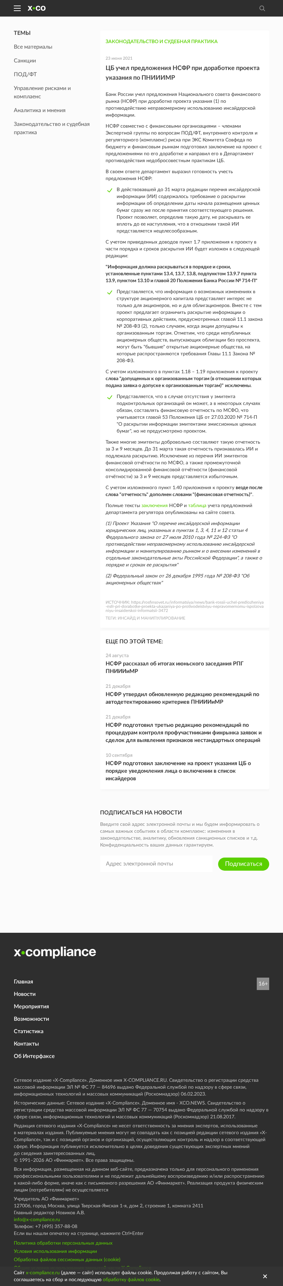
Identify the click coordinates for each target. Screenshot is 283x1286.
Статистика (28, 1031)
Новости (25, 994)
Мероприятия (31, 1006)
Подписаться (243, 864)
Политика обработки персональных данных (63, 1243)
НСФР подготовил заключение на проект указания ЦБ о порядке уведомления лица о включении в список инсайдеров (178, 771)
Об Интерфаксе (34, 1056)
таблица (197, 505)
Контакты (26, 1044)
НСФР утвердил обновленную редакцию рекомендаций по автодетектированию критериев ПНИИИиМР (182, 698)
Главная (23, 982)
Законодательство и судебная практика (162, 41)
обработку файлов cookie (131, 1279)
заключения (155, 505)
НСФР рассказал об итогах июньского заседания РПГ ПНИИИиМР (175, 667)
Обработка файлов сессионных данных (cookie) (67, 1259)
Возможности (31, 1019)
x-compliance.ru (43, 1272)
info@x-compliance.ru (37, 1219)
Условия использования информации (55, 1251)
